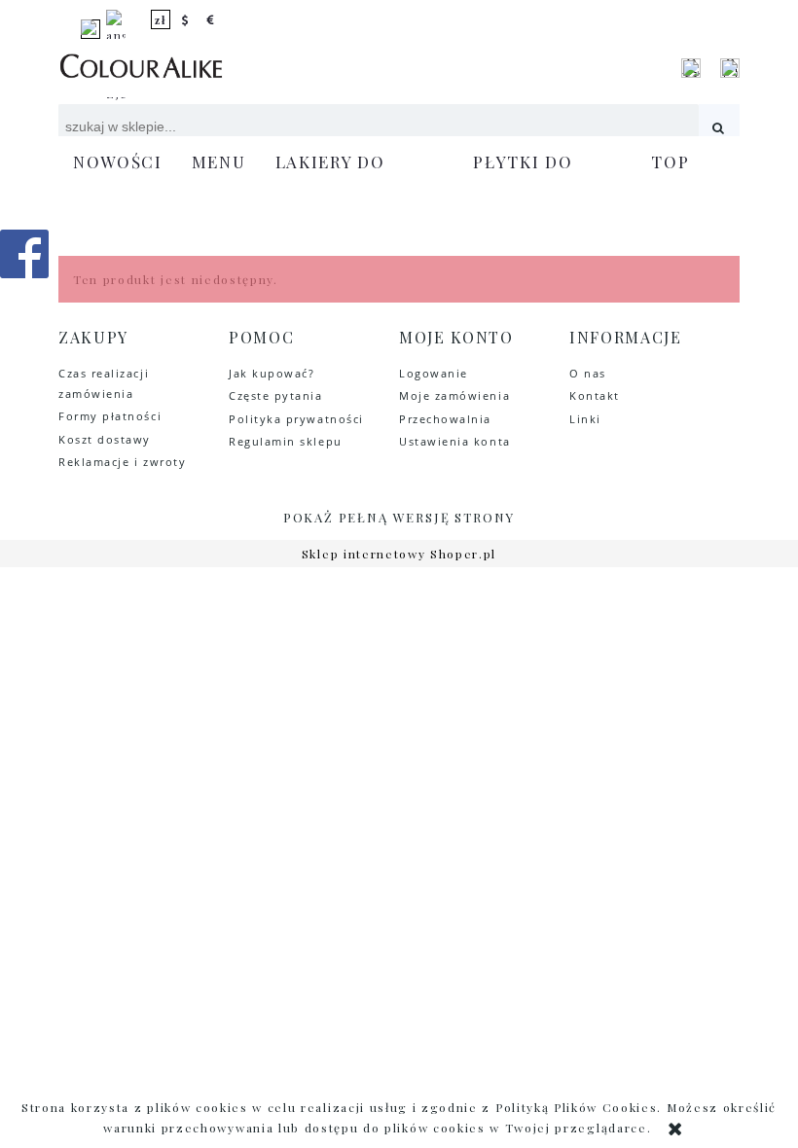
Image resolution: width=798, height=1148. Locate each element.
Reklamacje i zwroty (122, 461)
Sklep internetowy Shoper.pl (399, 553)
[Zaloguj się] (691, 68)
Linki (585, 419)
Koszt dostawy (104, 439)
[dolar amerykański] (186, 19)
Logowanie (433, 373)
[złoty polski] (160, 19)
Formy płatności (110, 416)
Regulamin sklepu (286, 441)
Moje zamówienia (454, 395)
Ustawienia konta (455, 441)
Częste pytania (276, 395)
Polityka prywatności (296, 419)
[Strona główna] (141, 68)
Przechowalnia (445, 419)
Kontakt (594, 395)
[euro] (211, 19)
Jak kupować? (271, 373)
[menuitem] (117, 162)
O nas (587, 373)
